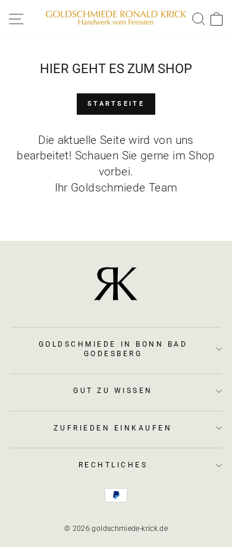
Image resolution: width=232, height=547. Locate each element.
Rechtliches (113, 465)
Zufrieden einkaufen (113, 428)
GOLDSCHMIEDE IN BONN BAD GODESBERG (113, 349)
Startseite (116, 104)
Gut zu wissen (113, 390)
